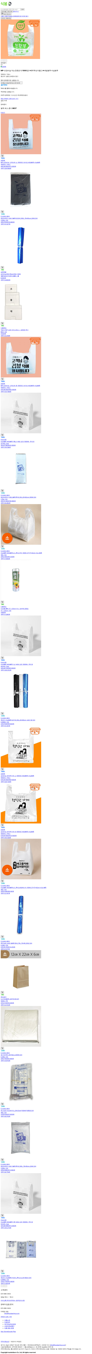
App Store (4, 1331)
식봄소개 (7, 1320)
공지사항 (22, 1300)
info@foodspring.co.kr (11, 1313)
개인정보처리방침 (10, 1324)
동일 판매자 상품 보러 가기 (9, 99)
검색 (22, 9)
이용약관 (7, 1322)
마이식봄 (3, 11)
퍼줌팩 (4, 67)
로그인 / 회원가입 (6, 18)
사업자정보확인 (9, 1326)
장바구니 (16, 11)
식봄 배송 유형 (9, 1328)
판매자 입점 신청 (6, 1317)
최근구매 (10, 11)
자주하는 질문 (14, 1300)
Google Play (12, 1331)
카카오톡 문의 (5, 1300)
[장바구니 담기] (2, 156)
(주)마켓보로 (5, 1341)
